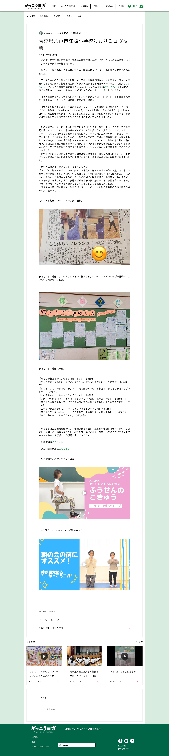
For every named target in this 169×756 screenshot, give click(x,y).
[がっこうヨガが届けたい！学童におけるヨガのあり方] (44, 656)
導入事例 (57, 16)
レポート (80, 16)
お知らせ (68, 16)
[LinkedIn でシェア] (52, 620)
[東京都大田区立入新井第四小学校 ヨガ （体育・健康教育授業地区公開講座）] (84, 656)
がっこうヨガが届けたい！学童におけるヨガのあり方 (43, 674)
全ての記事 (30, 16)
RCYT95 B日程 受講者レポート (124, 674)
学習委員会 (44, 16)
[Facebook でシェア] (40, 620)
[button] (68, 6)
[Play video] (84, 493)
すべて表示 (138, 642)
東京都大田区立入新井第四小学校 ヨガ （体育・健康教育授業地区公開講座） (84, 674)
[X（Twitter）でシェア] (46, 620)
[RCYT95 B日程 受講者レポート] (125, 656)
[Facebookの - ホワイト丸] (120, 741)
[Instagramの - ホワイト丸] (132, 741)
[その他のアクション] (128, 33)
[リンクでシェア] (58, 620)
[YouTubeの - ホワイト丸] (126, 741)
